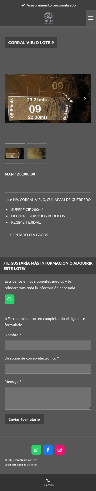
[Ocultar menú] (91, 18)
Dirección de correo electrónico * (32, 358)
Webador (32, 464)
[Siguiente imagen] (84, 98)
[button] (15, 153)
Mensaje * (13, 381)
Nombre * (13, 334)
